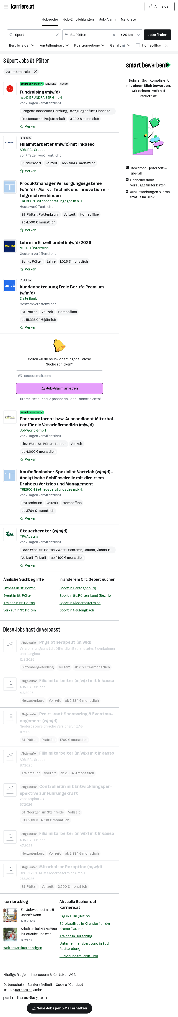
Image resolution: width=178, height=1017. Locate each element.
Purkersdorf (31, 163)
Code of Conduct (69, 985)
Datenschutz (13, 985)
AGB (72, 975)
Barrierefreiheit (40, 985)
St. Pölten (39, 60)
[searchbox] (59, 375)
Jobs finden (157, 35)
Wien (34, 550)
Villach (102, 550)
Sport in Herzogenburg (77, 588)
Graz (73, 111)
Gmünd (90, 550)
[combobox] (34, 34)
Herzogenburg (32, 700)
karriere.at (70, 907)
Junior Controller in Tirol (78, 956)
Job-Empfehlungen (78, 19)
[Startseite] (24, 6)
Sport (12, 60)
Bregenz (28, 111)
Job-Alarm (107, 19)
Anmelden (162, 6)
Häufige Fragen (15, 975)
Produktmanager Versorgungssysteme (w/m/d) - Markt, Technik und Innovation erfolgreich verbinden (64, 189)
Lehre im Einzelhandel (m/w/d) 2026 (55, 242)
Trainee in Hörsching (75, 936)
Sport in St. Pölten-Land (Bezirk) (85, 595)
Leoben (60, 444)
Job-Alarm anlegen (62, 388)
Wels (33, 444)
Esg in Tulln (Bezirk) (74, 916)
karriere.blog (15, 901)
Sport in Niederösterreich (80, 603)
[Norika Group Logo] (25, 999)
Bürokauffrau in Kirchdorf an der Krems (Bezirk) (84, 926)
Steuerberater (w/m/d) (43, 531)
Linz (25, 444)
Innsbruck (44, 111)
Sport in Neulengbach (76, 610)
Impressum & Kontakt (48, 975)
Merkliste (128, 19)
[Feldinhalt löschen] (57, 34)
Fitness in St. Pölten (19, 588)
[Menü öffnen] (6, 6)
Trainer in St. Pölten (19, 603)
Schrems (76, 550)
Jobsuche (50, 19)
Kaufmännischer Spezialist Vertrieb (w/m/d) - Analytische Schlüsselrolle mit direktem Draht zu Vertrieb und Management (66, 478)
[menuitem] (24, 46)
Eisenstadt (105, 111)
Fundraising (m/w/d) (40, 92)
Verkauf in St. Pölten (19, 610)
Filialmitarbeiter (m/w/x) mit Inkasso (57, 144)
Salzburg (61, 111)
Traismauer (30, 773)
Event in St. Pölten (18, 595)
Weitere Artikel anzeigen (22, 948)
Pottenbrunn (49, 214)
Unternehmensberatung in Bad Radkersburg (84, 946)
